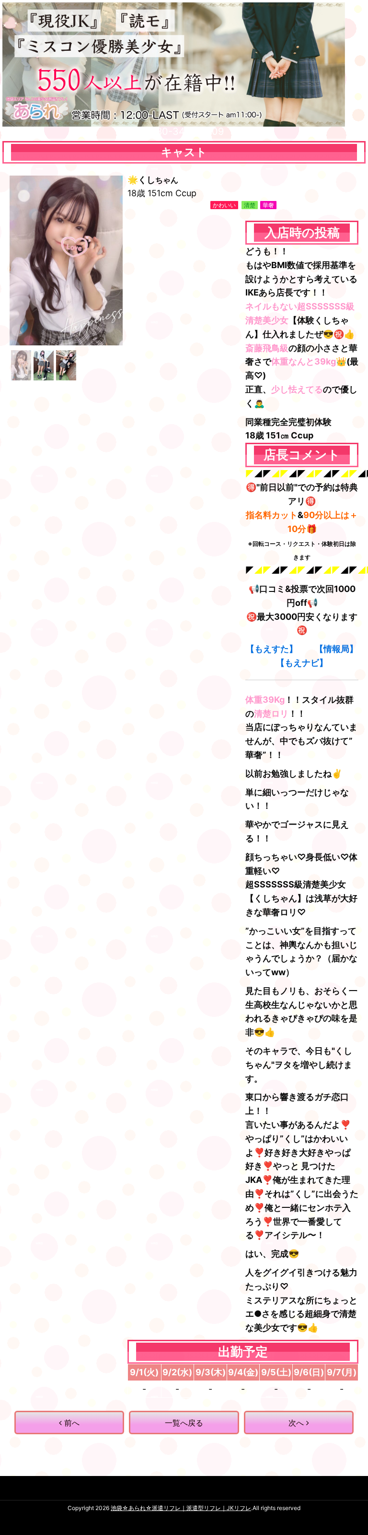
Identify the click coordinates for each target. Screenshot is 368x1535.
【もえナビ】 (302, 663)
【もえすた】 (272, 649)
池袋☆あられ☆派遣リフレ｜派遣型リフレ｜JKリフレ (181, 1507)
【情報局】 (336, 649)
